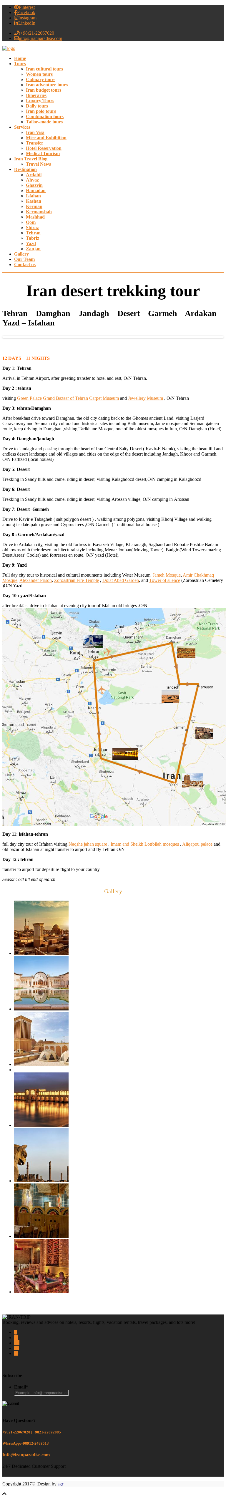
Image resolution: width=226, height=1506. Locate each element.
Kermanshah (39, 211)
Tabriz (32, 238)
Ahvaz (32, 180)
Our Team (24, 259)
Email (21, 1386)
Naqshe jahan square (88, 844)
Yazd (31, 243)
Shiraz (32, 227)
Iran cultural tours (44, 69)
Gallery (21, 254)
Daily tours (37, 106)
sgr (60, 1483)
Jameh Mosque (167, 574)
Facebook (26, 12)
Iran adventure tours (47, 85)
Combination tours (45, 116)
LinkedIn (26, 23)
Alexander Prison (35, 580)
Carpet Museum (104, 398)
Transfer (34, 143)
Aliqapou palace (197, 844)
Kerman (34, 206)
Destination (25, 169)
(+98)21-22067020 (36, 33)
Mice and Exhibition (46, 137)
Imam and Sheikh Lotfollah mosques (145, 844)
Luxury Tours (40, 100)
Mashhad (35, 217)
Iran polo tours (41, 111)
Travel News (38, 164)
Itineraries (36, 95)
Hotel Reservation (44, 148)
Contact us (25, 264)
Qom (31, 222)
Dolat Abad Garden (120, 580)
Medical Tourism (43, 153)
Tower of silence (164, 580)
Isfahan (33, 196)
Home (20, 58)
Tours (20, 63)
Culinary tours (40, 79)
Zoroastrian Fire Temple (76, 580)
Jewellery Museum (145, 398)
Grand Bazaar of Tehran (65, 398)
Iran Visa (35, 132)
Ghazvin (34, 185)
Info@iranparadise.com (26, 1454)
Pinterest (27, 7)
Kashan (33, 201)
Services (22, 127)
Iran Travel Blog (30, 159)
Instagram (27, 17)
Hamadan (36, 190)
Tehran (33, 233)
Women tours (39, 74)
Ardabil (33, 174)
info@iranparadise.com (40, 38)
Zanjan (33, 248)
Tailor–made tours (44, 122)
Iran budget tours (43, 90)
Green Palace (29, 398)
